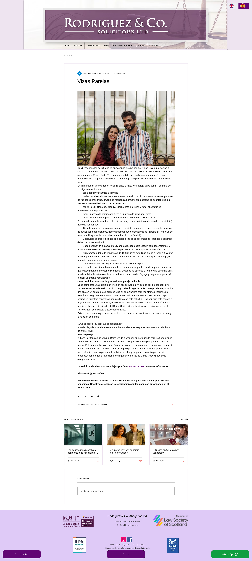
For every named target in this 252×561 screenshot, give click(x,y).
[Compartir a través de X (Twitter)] (85, 396)
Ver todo (184, 419)
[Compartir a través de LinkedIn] (91, 396)
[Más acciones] (173, 73)
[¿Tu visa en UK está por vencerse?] (169, 434)
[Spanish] (243, 6)
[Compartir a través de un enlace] (98, 396)
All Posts (68, 55)
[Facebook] (129, 539)
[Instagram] (123, 539)
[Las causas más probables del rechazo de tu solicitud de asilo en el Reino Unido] (83, 434)
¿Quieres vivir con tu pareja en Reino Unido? (124, 451)
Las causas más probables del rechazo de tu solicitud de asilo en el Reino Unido (83, 451)
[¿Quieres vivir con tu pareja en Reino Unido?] (126, 434)
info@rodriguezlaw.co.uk (127, 525)
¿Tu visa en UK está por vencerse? (166, 451)
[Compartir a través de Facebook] (78, 396)
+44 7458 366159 (132, 521)
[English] (232, 6)
